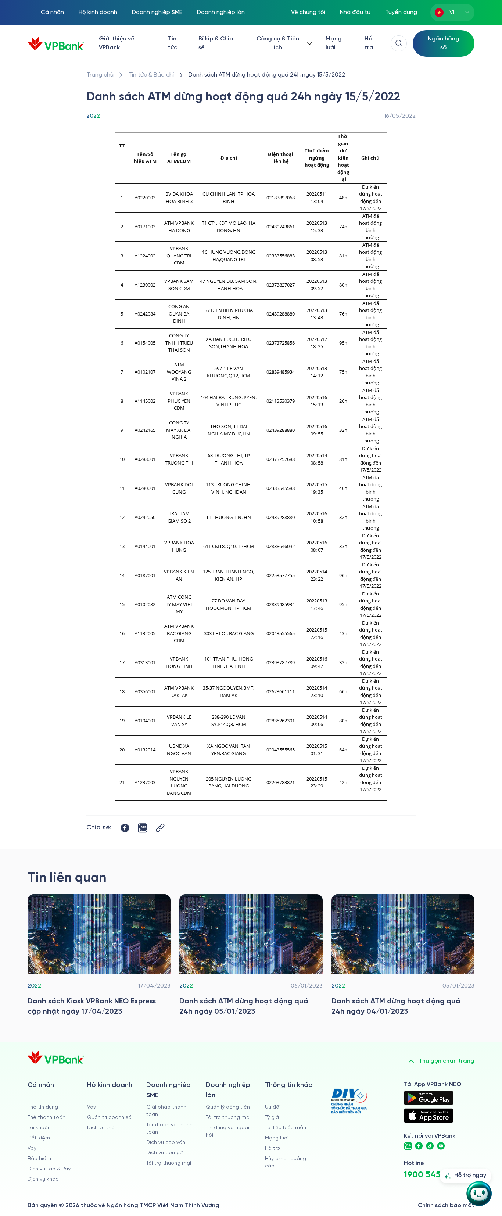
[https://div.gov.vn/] (349, 1101)
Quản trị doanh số (109, 1117)
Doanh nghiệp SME (157, 12)
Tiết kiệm (39, 1138)
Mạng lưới (334, 43)
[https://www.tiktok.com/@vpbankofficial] (430, 1146)
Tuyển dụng (401, 12)
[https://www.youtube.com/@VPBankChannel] (441, 1146)
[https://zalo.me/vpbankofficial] (408, 1146)
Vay (32, 1148)
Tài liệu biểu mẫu (285, 1128)
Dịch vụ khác (43, 1179)
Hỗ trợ (369, 43)
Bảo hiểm (39, 1159)
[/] (56, 43)
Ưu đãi (272, 1107)
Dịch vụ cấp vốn (165, 1142)
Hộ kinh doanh (98, 12)
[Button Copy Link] (160, 828)
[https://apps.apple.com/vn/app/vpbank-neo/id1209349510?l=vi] (428, 1115)
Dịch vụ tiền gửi (165, 1153)
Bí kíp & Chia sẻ (215, 43)
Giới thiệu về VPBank (117, 43)
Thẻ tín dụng (43, 1107)
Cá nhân (52, 12)
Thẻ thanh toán (46, 1117)
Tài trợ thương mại (168, 1163)
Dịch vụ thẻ (101, 1128)
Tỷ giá (272, 1117)
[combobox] (452, 12)
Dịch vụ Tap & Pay (49, 1169)
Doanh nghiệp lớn (221, 12)
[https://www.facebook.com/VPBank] (419, 1146)
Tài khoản (39, 1128)
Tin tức (172, 43)
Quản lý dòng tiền (228, 1107)
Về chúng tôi (308, 12)
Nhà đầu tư (355, 12)
